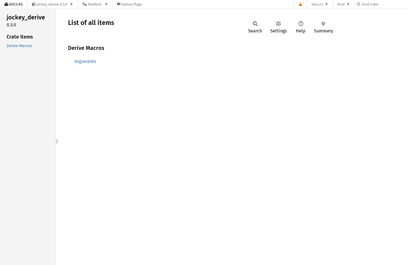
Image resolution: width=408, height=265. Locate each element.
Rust (341, 4)
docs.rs (317, 4)
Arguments (85, 61)
